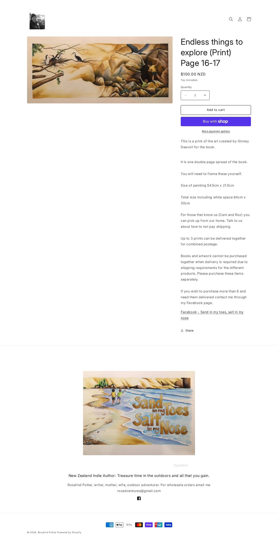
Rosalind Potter (47, 532)
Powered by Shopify (69, 532)
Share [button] (189, 330)
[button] (231, 19)
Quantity (186, 87)
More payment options (216, 131)
